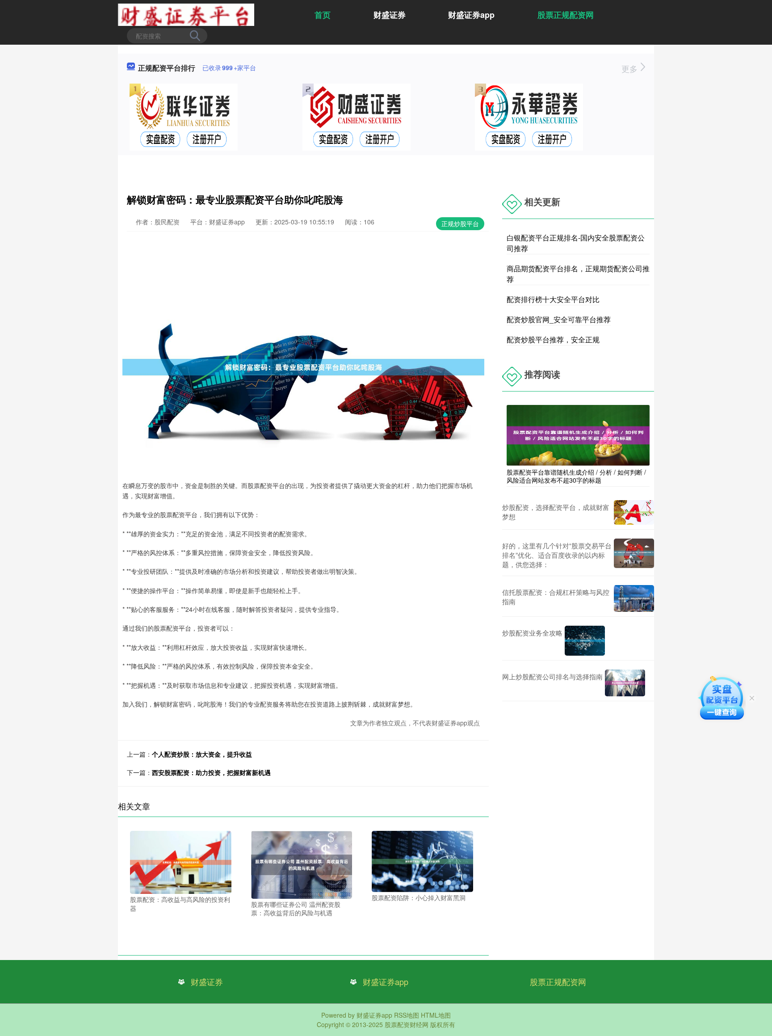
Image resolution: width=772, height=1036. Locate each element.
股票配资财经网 (406, 1024)
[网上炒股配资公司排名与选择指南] (625, 683)
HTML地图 (436, 1015)
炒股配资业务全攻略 (532, 632)
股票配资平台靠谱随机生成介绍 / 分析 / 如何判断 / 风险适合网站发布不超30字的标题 (576, 475)
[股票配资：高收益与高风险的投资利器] (180, 861)
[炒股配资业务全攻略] (585, 641)
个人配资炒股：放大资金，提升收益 (202, 754)
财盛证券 (389, 15)
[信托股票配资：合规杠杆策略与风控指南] (634, 598)
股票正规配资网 (565, 15)
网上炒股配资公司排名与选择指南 (552, 676)
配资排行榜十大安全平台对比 (553, 299)
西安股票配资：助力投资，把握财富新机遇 (211, 772)
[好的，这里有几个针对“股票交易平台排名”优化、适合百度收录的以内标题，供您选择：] (634, 555)
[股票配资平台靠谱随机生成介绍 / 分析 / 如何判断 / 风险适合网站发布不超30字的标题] (578, 434)
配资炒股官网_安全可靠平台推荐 (559, 319)
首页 (323, 15)
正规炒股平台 (460, 223)
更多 (630, 68)
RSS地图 (406, 1015)
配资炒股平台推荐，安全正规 (553, 339)
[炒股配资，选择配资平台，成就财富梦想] (634, 512)
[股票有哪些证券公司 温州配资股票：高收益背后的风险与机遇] (301, 863)
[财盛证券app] (186, 13)
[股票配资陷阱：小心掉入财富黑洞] (422, 860)
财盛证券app (471, 15)
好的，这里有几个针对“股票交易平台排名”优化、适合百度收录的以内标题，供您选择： (557, 555)
